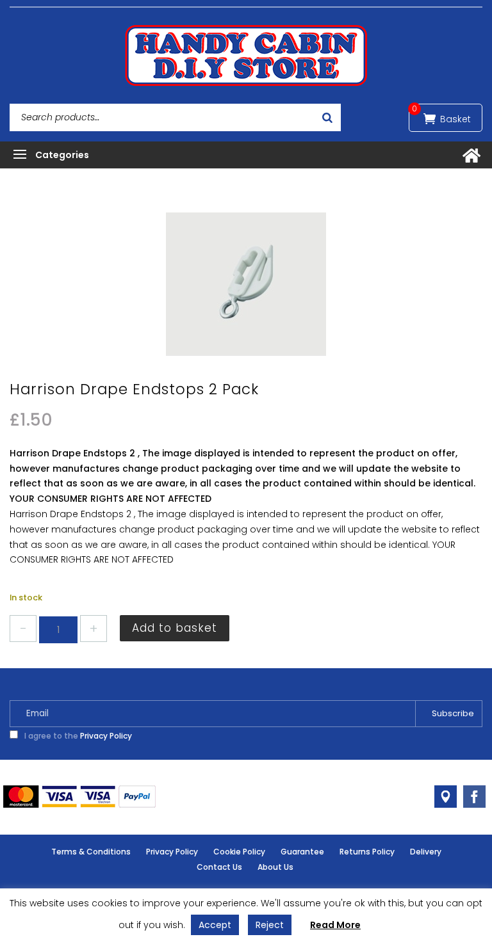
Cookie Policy (239, 851)
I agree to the (77, 735)
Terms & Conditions (91, 851)
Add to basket (174, 628)
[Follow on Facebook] (474, 796)
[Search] (327, 117)
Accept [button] (215, 924)
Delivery (425, 851)
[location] (445, 796)
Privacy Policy (106, 735)
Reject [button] (270, 924)
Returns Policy (367, 851)
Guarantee (302, 851)
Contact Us (219, 867)
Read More (335, 924)
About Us (275, 867)
